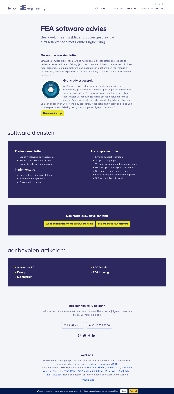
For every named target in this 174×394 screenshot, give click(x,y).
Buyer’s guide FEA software (113, 223)
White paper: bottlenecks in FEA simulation (69, 223)
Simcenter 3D (25, 267)
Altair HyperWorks (101, 371)
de (163, 4)
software (104, 364)
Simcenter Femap (96, 367)
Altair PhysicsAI (54, 374)
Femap (21, 272)
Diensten (101, 8)
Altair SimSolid (120, 371)
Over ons (117, 8)
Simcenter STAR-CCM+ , (65, 371)
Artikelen (131, 8)
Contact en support (153, 8)
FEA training (101, 272)
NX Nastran (24, 277)
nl (155, 4)
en (158, 4)
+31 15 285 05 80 (101, 325)
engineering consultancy (85, 364)
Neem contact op (52, 113)
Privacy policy (87, 380)
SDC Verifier (101, 267)
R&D (114, 364)
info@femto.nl (74, 325)
